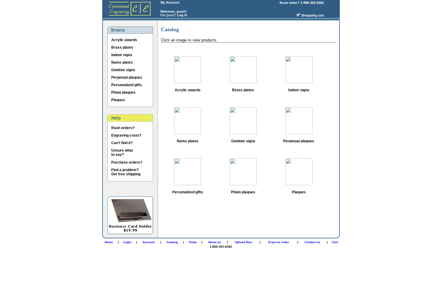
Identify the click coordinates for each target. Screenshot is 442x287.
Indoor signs (121, 55)
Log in (182, 15)
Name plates (122, 62)
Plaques (118, 100)
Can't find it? (122, 143)
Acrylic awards (124, 40)
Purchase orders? (126, 162)
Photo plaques (123, 92)
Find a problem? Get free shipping (125, 172)
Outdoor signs (123, 70)
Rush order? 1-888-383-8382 (302, 3)
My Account (170, 2)
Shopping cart (312, 15)
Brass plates (122, 47)
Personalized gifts (126, 85)
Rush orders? (123, 128)
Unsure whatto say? (122, 152)
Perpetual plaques (126, 77)
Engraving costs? (126, 135)
